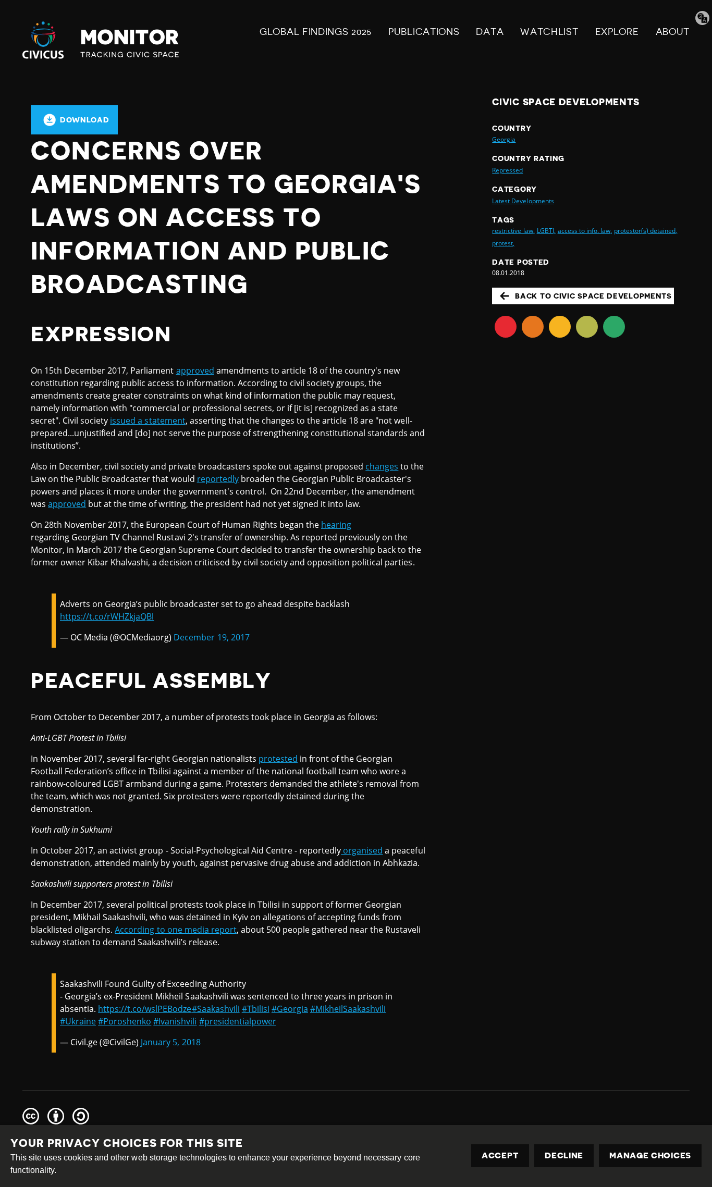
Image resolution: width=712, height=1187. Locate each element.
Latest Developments (523, 200)
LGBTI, (546, 230)
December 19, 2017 (211, 637)
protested (278, 758)
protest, (503, 243)
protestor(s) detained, (645, 230)
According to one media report (175, 929)
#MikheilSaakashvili (348, 1009)
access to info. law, (585, 230)
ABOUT (673, 31)
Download (84, 119)
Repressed (507, 170)
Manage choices (650, 1156)
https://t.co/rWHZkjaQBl (107, 616)
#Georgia (290, 1009)
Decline (564, 1156)
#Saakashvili (216, 1009)
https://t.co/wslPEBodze (144, 1009)
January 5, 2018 (170, 1042)
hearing (336, 524)
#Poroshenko (124, 1021)
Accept (500, 1156)
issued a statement (147, 420)
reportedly (218, 479)
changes (381, 466)
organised (362, 850)
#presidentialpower (237, 1021)
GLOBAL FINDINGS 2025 (316, 31)
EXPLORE (617, 31)
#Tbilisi (255, 1009)
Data (490, 31)
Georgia (503, 139)
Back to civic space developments (593, 296)
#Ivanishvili (175, 1021)
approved (195, 370)
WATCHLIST (549, 31)
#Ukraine (78, 1021)
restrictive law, (513, 230)
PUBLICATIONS (423, 31)
